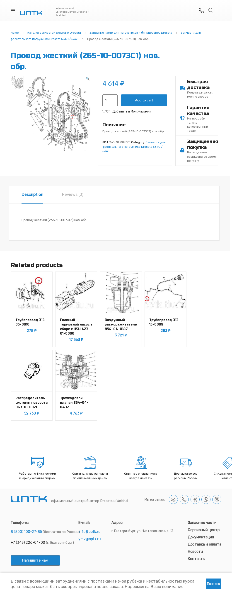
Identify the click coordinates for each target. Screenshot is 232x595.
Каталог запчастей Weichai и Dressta (54, 32)
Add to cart (144, 100)
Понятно (213, 584)
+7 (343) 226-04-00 (28, 542)
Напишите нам (35, 560)
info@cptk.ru (89, 531)
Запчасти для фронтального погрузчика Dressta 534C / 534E (134, 147)
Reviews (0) (72, 194)
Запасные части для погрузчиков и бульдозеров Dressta (130, 32)
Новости (195, 551)
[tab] (32, 195)
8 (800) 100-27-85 (26, 531)
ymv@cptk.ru (89, 539)
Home (15, 32)
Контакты (196, 559)
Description (32, 194)
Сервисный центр (204, 530)
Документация (201, 537)
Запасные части (202, 522)
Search (210, 10)
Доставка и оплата (204, 544)
